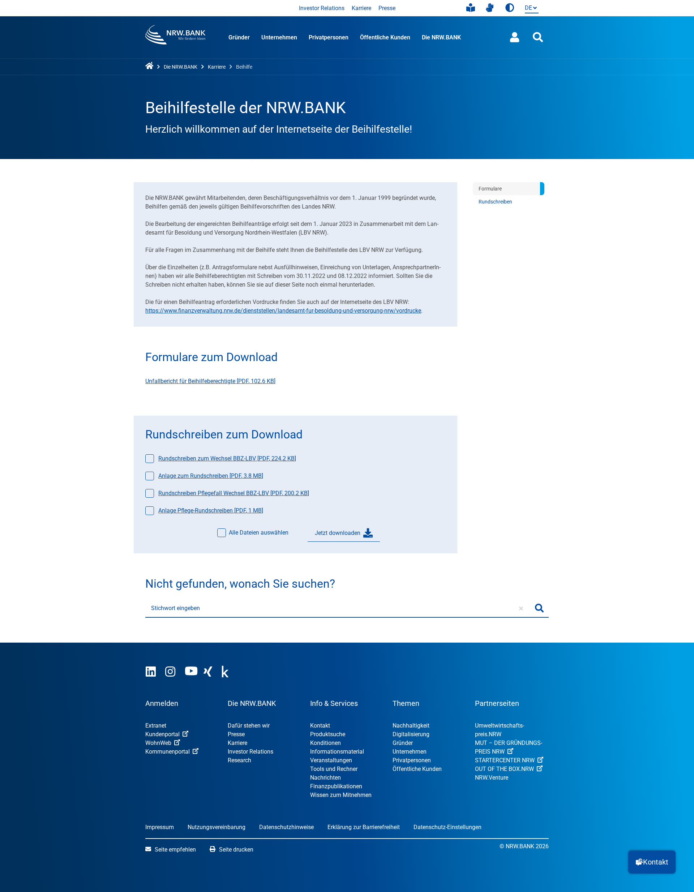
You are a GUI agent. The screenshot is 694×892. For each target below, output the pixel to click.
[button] (652, 862)
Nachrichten (325, 777)
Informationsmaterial (337, 751)
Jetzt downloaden (337, 532)
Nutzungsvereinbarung (216, 827)
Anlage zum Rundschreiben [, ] (210, 475)
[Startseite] (150, 66)
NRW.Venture (491, 777)
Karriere (361, 8)
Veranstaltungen (331, 760)
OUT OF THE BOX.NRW (504, 769)
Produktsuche (327, 734)
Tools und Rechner (333, 769)
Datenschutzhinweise (286, 827)
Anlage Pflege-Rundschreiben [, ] (210, 510)
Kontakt (320, 725)
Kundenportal (162, 734)
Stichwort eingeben (175, 608)
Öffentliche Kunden (385, 37)
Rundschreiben (495, 202)
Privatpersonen (328, 37)
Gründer (239, 37)
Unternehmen (279, 37)
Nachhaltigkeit (411, 725)
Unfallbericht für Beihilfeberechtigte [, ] (210, 381)
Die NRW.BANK (441, 37)
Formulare (490, 189)
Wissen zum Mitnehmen (341, 795)
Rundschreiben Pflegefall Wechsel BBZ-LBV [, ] (233, 493)
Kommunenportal (167, 751)
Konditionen (325, 742)
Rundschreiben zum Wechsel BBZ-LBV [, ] (227, 458)
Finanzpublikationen (336, 786)
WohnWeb (158, 742)
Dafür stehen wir (249, 725)
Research (239, 760)
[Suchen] (539, 608)
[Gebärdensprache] (489, 8)
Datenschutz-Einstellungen (447, 827)
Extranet (155, 725)
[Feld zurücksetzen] (521, 608)
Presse (386, 8)
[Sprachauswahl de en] (530, 8)
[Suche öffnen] (538, 37)
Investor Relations (321, 8)
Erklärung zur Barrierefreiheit (363, 827)
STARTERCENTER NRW (505, 760)
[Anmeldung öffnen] (515, 37)
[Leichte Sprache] (470, 8)
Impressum (159, 827)
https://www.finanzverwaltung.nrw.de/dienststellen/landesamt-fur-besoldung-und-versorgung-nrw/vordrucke (283, 310)
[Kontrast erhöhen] (509, 8)
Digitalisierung (411, 734)
